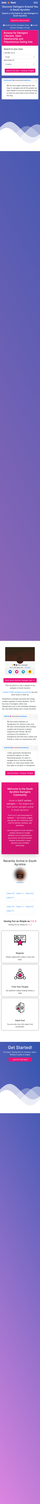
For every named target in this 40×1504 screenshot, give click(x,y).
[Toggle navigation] (36, 2)
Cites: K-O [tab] (29, 893)
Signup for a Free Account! (20, 20)
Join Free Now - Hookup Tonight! (20, 773)
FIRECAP (7, 716)
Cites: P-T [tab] (10, 898)
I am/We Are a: (9, 53)
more (28, 667)
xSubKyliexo (20, 882)
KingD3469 (7, 747)
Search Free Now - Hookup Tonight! (20, 71)
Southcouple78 (8, 80)
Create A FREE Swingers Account (16, 692)
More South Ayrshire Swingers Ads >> (20, 680)
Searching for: (9, 60)
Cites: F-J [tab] (20, 893)
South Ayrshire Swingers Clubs (17, 25)
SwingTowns (26, 80)
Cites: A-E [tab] (10, 893)
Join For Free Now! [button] (20, 1059)
